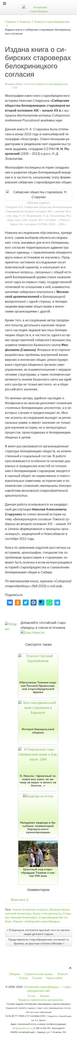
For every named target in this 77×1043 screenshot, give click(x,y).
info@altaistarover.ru (22, 1028)
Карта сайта (54, 978)
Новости (62, 974)
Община (14, 974)
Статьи (23, 978)
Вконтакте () (19, 899)
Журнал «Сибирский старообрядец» (36, 921)
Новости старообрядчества (52, 84)
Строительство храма (39, 974)
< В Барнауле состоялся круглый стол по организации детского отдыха (38, 932)
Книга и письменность (47, 913)
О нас (31, 995)
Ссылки (37, 978)
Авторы (44, 995)
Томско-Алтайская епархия (30, 909)
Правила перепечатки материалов (40, 999)
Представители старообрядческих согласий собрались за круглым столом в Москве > (39, 941)
